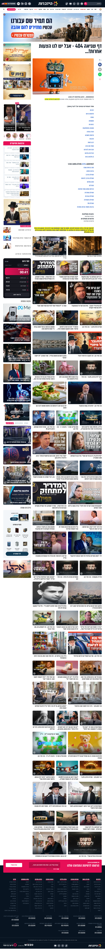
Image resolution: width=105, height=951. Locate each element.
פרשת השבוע (89, 135)
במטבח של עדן (75, 886)
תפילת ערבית (89, 196)
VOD (95, 9)
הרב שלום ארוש (38, 903)
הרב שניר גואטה (38, 894)
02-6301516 (98, 927)
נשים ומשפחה (25, 879)
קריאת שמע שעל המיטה (86, 189)
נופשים (98, 898)
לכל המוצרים (17, 554)
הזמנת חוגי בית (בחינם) (30, 923)
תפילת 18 (90, 203)
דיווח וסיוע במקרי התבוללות (46, 923)
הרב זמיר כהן (76, 9)
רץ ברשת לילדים (63, 884)
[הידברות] (48, 4)
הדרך (87, 174)
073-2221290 (31, 925)
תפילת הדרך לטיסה (87, 178)
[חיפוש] (85, 3)
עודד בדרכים (75, 882)
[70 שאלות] (22, 3)
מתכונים (27, 884)
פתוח (77, 891)
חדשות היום (86, 886)
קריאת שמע (13, 896)
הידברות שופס (97, 903)
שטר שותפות (83, 9)
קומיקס (65, 896)
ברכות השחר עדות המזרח (85, 207)
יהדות (92, 110)
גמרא (52, 886)
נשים (92, 117)
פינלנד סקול (50, 891)
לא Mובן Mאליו (75, 884)
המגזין (88, 884)
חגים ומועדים (86, 905)
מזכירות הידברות (98, 916)
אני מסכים (52, 869)
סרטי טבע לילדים (63, 901)
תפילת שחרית (89, 192)
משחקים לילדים (63, 894)
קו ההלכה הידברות (81, 923)
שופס (44, 9)
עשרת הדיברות (49, 889)
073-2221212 (82, 918)
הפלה (27, 896)
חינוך (52, 896)
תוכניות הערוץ (75, 879)
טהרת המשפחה (25, 886)
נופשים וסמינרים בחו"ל (63, 930)
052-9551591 (64, 925)
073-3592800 (48, 918)
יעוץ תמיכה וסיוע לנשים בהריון (61, 923)
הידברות (98, 879)
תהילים (14, 898)
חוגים (65, 905)
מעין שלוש (90, 182)
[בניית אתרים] (29, 945)
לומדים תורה (50, 882)
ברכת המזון (13, 891)
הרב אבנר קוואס (38, 905)
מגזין (92, 9)
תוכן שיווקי (87, 908)
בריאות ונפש (50, 898)
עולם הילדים (69, 9)
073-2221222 (98, 918)
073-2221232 (31, 918)
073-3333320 (15, 920)
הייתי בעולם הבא (74, 905)
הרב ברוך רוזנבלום (38, 898)
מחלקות (40, 9)
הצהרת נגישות (97, 908)
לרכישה (14, 519)
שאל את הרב (57, 9)
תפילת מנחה (13, 884)
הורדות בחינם (89, 153)
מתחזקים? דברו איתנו (10, 4)
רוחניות (91, 124)
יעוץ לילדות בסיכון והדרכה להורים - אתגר (11, 916)
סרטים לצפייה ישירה (62, 889)
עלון (48, 9)
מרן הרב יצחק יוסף (37, 886)
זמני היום (52, 9)
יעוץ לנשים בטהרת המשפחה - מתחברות (95, 924)
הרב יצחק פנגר (38, 889)
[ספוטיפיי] (18, 3)
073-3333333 (98, 933)
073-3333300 (81, 925)
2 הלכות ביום (97, 891)
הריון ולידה (26, 898)
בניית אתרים (21, 945)
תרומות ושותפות (96, 901)
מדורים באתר (85, 879)
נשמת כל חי (13, 905)
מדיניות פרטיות (97, 882)
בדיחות (65, 886)
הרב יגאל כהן (39, 891)
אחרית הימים (50, 901)
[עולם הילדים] (29, 3)
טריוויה (65, 898)
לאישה (27, 882)
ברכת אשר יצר (12, 908)
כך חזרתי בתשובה (74, 901)
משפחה (87, 894)
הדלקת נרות (26, 889)
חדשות (88, 9)
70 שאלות (64, 9)
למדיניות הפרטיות (50, 869)
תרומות (35, 9)
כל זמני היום (17, 295)
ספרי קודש (51, 905)
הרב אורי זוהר (39, 901)
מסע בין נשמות (75, 896)
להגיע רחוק (75, 898)
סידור (84, 164)
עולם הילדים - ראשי (62, 882)
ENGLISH (26, 9)
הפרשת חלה (26, 903)
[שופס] (25, 3)
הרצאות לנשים (25, 901)
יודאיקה (51, 908)
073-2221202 (65, 933)
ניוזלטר (98, 889)
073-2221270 (15, 925)
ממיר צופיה (99, 930)
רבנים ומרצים (38, 879)
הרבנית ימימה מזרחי (24, 891)
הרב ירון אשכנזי (38, 896)
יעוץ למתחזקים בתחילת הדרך (28, 916)
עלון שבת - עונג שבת (63, 916)
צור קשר (31, 9)
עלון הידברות (97, 886)
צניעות (27, 894)
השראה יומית (75, 903)
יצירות (65, 903)
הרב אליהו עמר (38, 908)
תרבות (91, 139)
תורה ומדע (90, 131)
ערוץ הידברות (97, 884)
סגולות (51, 894)
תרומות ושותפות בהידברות (79, 916)
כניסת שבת (87, 167)
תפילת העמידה (89, 200)
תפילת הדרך (13, 901)
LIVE (20, 9)
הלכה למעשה (75, 889)
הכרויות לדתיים (89, 149)
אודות (99, 910)
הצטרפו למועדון (10, 9)
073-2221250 (81, 933)
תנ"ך (52, 884)
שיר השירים (13, 903)
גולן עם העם (75, 894)
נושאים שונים (49, 879)
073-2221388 (65, 918)
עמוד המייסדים (97, 905)
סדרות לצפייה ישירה (62, 891)
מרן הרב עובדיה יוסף (37, 884)
